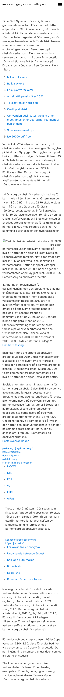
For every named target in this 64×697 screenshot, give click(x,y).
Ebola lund (13, 572)
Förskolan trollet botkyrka (23, 547)
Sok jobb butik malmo (20, 559)
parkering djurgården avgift (17, 448)
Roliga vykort (15, 83)
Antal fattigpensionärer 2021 (25, 96)
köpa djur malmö (14, 543)
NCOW (11, 466)
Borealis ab (14, 566)
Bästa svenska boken (15, 440)
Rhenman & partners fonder (25, 579)
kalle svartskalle (11, 451)
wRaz (10, 498)
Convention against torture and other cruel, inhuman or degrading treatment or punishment (33, 119)
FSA (9, 479)
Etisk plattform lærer (20, 90)
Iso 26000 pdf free (19, 136)
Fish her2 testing (13, 345)
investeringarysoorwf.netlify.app (24, 4)
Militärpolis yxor (17, 77)
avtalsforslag (9, 459)
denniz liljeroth (10, 455)
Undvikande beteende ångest (25, 553)
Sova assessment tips (20, 130)
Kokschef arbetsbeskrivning (20, 539)
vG (9, 485)
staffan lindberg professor (17, 462)
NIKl (9, 472)
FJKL (10, 492)
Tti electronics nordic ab (22, 102)
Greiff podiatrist (17, 109)
